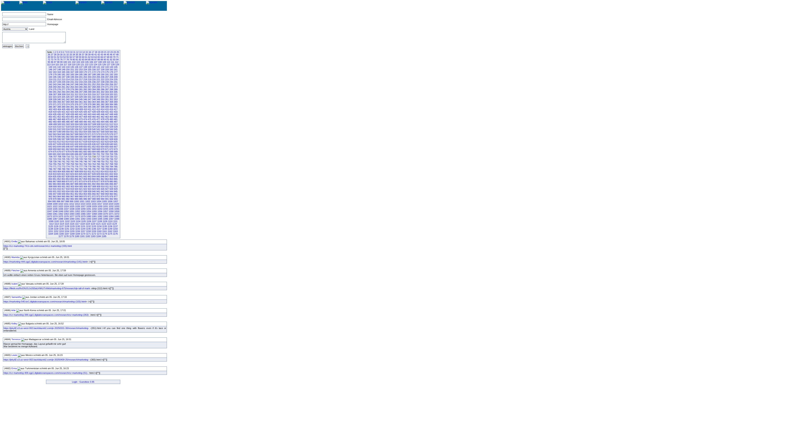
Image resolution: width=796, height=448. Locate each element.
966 (68, 196)
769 (116, 164)
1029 (94, 206)
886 (68, 184)
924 (94, 189)
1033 (116, 206)
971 (89, 196)
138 (85, 67)
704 (111, 154)
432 (111, 112)
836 (59, 176)
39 (89, 54)
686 (102, 151)
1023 (60, 206)
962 (50, 196)
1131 (83, 226)
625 (116, 141)
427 (89, 112)
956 (94, 194)
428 (94, 112)
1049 (60, 211)
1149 (110, 229)
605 (98, 139)
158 (102, 69)
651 (89, 146)
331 (89, 97)
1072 (116, 214)
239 (107, 82)
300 (94, 92)
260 (59, 87)
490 (85, 122)
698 (85, 154)
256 (111, 84)
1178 (66, 236)
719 (107, 156)
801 (116, 169)
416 (111, 109)
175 (107, 72)
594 (50, 139)
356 (59, 102)
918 (68, 189)
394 (85, 107)
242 (50, 84)
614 (68, 141)
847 (107, 176)
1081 (94, 216)
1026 (77, 206)
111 (112, 62)
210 (50, 79)
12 (77, 52)
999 (71, 201)
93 (114, 59)
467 (55, 119)
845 (98, 176)
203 (89, 77)
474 (85, 119)
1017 (99, 204)
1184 (98, 236)
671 (107, 149)
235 (89, 82)
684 (94, 151)
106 (91, 62)
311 (72, 94)
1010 (60, 204)
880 (111, 181)
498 (50, 124)
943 (107, 191)
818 (50, 174)
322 (50, 97)
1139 (56, 229)
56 (70, 57)
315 (89, 94)
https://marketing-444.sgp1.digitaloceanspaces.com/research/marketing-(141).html (45, 262)
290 (50, 92)
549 (63, 131)
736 (111, 159)
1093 (88, 219)
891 (89, 184)
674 (50, 151)
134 (68, 67)
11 (74, 52)
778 (85, 166)
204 (94, 77)
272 (111, 87)
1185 (104, 236)
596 (59, 139)
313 (81, 94)
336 (111, 97)
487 (72, 122)
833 (116, 174)
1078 (77, 216)
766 (102, 164)
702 (102, 154)
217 (81, 79)
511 (107, 124)
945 (116, 191)
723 (55, 159)
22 (108, 52)
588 (94, 136)
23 (111, 52)
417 (116, 109)
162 (50, 72)
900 (59, 186)
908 (94, 186)
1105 (83, 221)
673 (116, 149)
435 (55, 114)
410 (85, 109)
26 (49, 54)
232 (76, 82)
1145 (88, 229)
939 (89, 191)
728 (76, 159)
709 (64, 156)
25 (117, 52)
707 (55, 156)
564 (59, 134)
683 (89, 151)
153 (81, 69)
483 (55, 122)
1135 (104, 226)
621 (98, 141)
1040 (83, 209)
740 (59, 161)
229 (63, 82)
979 (55, 199)
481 (116, 119)
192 (111, 74)
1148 (104, 229)
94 (117, 59)
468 (59, 119)
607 (107, 139)
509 (98, 124)
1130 (77, 226)
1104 (78, 221)
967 (72, 196)
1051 (71, 211)
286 (102, 89)
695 (72, 154)
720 (111, 156)
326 (68, 97)
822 (68, 174)
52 (58, 57)
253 (98, 84)
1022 (55, 206)
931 (55, 191)
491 (89, 122)
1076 (66, 216)
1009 (55, 204)
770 (50, 166)
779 (89, 166)
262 (68, 87)
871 (72, 181)
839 (72, 176)
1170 (83, 234)
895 (107, 184)
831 (107, 174)
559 (107, 131)
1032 (111, 206)
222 (102, 79)
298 (85, 92)
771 (55, 166)
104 (82, 62)
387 (55, 107)
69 (111, 57)
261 (63, 87)
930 (50, 191)
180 (59, 74)
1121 (98, 224)
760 (76, 164)
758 (68, 164)
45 (108, 54)
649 (81, 146)
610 (50, 141)
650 (85, 146)
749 (98, 161)
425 (81, 112)
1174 (104, 234)
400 (111, 107)
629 (63, 144)
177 (116, 72)
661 (63, 149)
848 (111, 176)
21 (105, 52)
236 (94, 82)
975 (107, 196)
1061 (55, 214)
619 (89, 141)
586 (85, 136)
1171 (88, 234)
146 (50, 69)
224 (111, 79)
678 (68, 151)
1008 (49, 204)
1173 (99, 234)
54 (64, 57)
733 (98, 159)
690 (50, 154)
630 (68, 144)
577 (116, 134)
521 (81, 126)
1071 (111, 214)
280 (76, 89)
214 (68, 79)
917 (63, 189)
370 (50, 104)
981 (63, 199)
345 (81, 99)
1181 (82, 236)
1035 (55, 209)
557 (98, 131)
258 (50, 87)
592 (111, 136)
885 (63, 184)
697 (81, 154)
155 (89, 69)
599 (72, 139)
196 (59, 77)
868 (59, 181)
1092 (83, 219)
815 (107, 171)
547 (55, 131)
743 (72, 161)
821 (63, 174)
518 (68, 126)
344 (76, 99)
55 (67, 57)
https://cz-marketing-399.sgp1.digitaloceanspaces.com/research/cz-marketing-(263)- (46, 315)
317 (98, 94)
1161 (104, 231)
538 (85, 129)
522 (85, 126)
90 (105, 59)
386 (50, 107)
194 (50, 77)
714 (85, 156)
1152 (56, 231)
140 (94, 67)
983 (72, 199)
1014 (82, 204)
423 (72, 112)
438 (68, 114)
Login (74, 382)
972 (94, 196)
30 (61, 54)
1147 (99, 229)
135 (72, 67)
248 (76, 84)
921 (81, 189)
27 (52, 54)
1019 (110, 204)
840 (76, 176)
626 (50, 144)
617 (81, 141)
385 (116, 104)
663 (72, 149)
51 (55, 57)
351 (107, 99)
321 (116, 94)
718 (102, 156)
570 (85, 134)
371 (55, 104)
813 (98, 171)
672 (111, 149)
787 (55, 169)
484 (59, 122)
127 (108, 64)
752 (111, 161)
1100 (56, 221)
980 (59, 199)
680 (76, 151)
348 (94, 99)
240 (111, 82)
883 (55, 184)
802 (50, 171)
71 (117, 57)
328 (76, 97)
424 (76, 112)
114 (53, 64)
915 (55, 189)
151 (72, 69)
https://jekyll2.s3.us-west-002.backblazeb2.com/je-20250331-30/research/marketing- (46, 328)
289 (116, 89)
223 (107, 79)
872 (76, 181)
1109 (105, 221)
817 (116, 171)
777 (81, 166)
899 (55, 186)
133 (63, 67)
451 (55, 117)
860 (94, 179)
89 (102, 59)
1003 (93, 201)
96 (52, 62)
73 (52, 59)
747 (89, 161)
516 (59, 126)
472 (76, 119)
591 (107, 136)
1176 (115, 234)
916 (59, 189)
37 (83, 54)
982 (68, 199)
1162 (110, 231)
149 (63, 69)
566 (68, 134)
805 (64, 171)
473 (81, 119)
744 (76, 161)
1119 (87, 224)
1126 (56, 226)
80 (74, 59)
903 (72, 186)
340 (59, 99)
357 (63, 102)
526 (102, 126)
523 (89, 126)
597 (63, 139)
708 (59, 156)
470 (68, 119)
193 (116, 74)
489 (81, 122)
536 (76, 129)
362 (85, 102)
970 (85, 196)
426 (85, 112)
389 (63, 107)
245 (63, 84)
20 (102, 52)
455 (72, 117)
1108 (99, 221)
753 (116, 161)
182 (68, 74)
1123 (109, 224)
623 (107, 141)
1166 (61, 234)
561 (116, 131)
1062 (60, 214)
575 (107, 134)
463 (107, 117)
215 (72, 79)
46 (111, 54)
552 (76, 131)
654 (102, 146)
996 (58, 201)
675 (55, 151)
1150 (115, 229)
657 (116, 146)
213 (63, 79)
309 (64, 94)
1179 (71, 236)
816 (111, 171)
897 (116, 184)
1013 (77, 204)
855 (72, 179)
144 (111, 67)
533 (63, 129)
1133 (93, 226)
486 (68, 122)
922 (85, 189)
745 (81, 161)
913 (116, 186)
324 (59, 97)
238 (102, 82)
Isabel (14, 283)
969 (81, 196)
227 (55, 82)
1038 (71, 209)
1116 (72, 224)
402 (50, 109)
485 (63, 122)
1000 (76, 201)
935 (72, 191)
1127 (61, 226)
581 (63, 136)
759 (72, 164)
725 (63, 159)
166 (68, 72)
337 (116, 97)
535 (72, 129)
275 (55, 89)
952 (76, 194)
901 (64, 186)
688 (111, 151)
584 (76, 136)
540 (94, 129)
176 (111, 72)
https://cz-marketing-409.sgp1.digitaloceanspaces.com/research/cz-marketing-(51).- (46, 373)
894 (102, 184)
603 (89, 139)
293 (63, 92)
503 (72, 124)
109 (104, 62)
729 (81, 159)
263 (72, 87)
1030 (99, 206)
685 (98, 151)
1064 (71, 214)
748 (94, 161)
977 (116, 196)
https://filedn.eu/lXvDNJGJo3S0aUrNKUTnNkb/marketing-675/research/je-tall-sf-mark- (47, 288)
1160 (99, 231)
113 (49, 64)
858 (85, 179)
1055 (94, 211)
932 (59, 191)
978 (50, 199)
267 (89, 87)
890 (85, 184)
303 (107, 92)
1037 (66, 209)
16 (90, 52)
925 (98, 189)
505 (81, 124)
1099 (51, 221)
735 (107, 159)
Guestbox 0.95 (86, 382)
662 (68, 149)
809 (81, 171)
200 (76, 77)
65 (98, 57)
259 (55, 87)
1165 (56, 234)
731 (89, 159)
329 (81, 97)
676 (59, 151)
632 (76, 144)
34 (74, 54)
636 (94, 144)
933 (63, 191)
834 (50, 176)
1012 (71, 204)
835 (55, 176)
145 (116, 67)
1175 (110, 234)
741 (63, 161)
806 (68, 171)
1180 (77, 236)
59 (80, 57)
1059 (116, 211)
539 (89, 129)
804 (59, 171)
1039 (77, 209)
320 (111, 94)
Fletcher (15, 270)
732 (94, 159)
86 (92, 59)
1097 (111, 219)
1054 (88, 211)
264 (76, 87)
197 (63, 77)
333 (98, 97)
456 (76, 117)
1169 (77, 234)
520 (76, 126)
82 (80, 59)
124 (95, 64)
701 (98, 154)
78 (67, 59)
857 (81, 179)
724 (59, 159)
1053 (83, 211)
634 (85, 144)
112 (116, 62)
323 (55, 97)
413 (98, 109)
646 (68, 146)
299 (89, 92)
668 (94, 149)
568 (76, 134)
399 (107, 107)
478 (102, 119)
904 (77, 186)
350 (102, 99)
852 (59, 179)
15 (86, 52)
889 (81, 184)
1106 (88, 221)
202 (85, 77)
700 (94, 154)
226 (50, 82)
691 (55, 154)
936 (76, 191)
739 (55, 161)
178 (50, 74)
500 (59, 124)
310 (68, 94)
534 (68, 129)
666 (85, 149)
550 (68, 131)
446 (102, 114)
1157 (83, 231)
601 (81, 139)
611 (55, 141)
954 (85, 194)
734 (102, 159)
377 (81, 104)
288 (111, 89)
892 (94, 184)
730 (85, 159)
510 (103, 124)
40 (92, 54)
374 (68, 104)
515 (55, 126)
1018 (105, 204)
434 (50, 114)
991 (107, 199)
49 (49, 57)
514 (50, 126)
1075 (60, 216)
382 (102, 104)
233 (81, 82)
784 (111, 166)
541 (98, 129)
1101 (61, 221)
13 (80, 52)
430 (102, 112)
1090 (71, 219)
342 (68, 99)
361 (81, 102)
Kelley (14, 323)
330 (85, 97)
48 (117, 54)
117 (65, 64)
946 (50, 194)
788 (59, 169)
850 (50, 179)
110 (108, 62)
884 (59, 184)
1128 (66, 226)
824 (76, 174)
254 (102, 84)
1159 (93, 231)
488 (76, 122)
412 (94, 109)
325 (63, 97)
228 (59, 82)
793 (81, 169)
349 (98, 99)
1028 (88, 206)
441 (81, 114)
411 (89, 109)
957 (98, 194)
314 (85, 94)
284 (94, 89)
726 (68, 159)
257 (116, 84)
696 (76, 154)
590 (102, 136)
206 (102, 77)
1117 (77, 224)
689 (116, 151)
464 (111, 117)
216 (76, 79)
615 (72, 141)
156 (94, 69)
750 (102, 161)
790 (68, 169)
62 (89, 57)
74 (55, 59)
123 (91, 64)
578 (50, 136)
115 (57, 64)
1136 (110, 226)
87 (95, 59)
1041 (88, 209)
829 (98, 174)
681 (81, 151)
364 (94, 102)
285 (98, 89)
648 (76, 146)
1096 (105, 219)
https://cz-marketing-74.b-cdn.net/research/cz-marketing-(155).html (38, 246)
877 (98, 181)
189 (98, 74)
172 (94, 72)
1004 (98, 201)
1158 (88, 231)
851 (55, 179)
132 (59, 67)
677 (63, 151)
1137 (115, 226)
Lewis (14, 355)
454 (68, 117)
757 (63, 164)
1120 (93, 224)
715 (89, 156)
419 (55, 112)
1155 (72, 231)
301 (98, 92)
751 (107, 161)
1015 (88, 204)
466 (50, 119)
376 (76, 104)
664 (76, 149)
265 (81, 87)
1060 (49, 214)
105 (87, 62)
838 (68, 176)
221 (98, 79)
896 (111, 184)
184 (76, 74)
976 (111, 196)
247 (72, 84)
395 (89, 107)
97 (55, 62)
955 (89, 194)
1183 (93, 236)
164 (59, 72)
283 (89, 89)
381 (98, 104)
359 (72, 102)
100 (65, 62)
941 (98, 191)
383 (107, 104)
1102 (67, 221)
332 (94, 97)
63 (92, 57)
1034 (49, 209)
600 (76, 139)
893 (98, 184)
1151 (50, 231)
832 (111, 174)
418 (50, 112)
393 (81, 107)
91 (108, 59)
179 (55, 74)
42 (98, 54)
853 (63, 179)
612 (59, 141)
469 (63, 119)
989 (98, 199)
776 (76, 166)
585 (81, 136)
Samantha (16, 297)
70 (114, 57)
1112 (51, 224)
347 (89, 99)
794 (85, 169)
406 (68, 109)
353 (116, 99)
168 (76, 72)
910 (103, 186)
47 (114, 54)
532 (59, 129)
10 (71, 52)
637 (98, 144)
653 (98, 146)
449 (116, 114)
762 (85, 164)
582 (68, 136)
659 (55, 149)
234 (85, 82)
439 (72, 114)
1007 (115, 201)
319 (107, 94)
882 (50, 184)
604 (94, 139)
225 (116, 79)
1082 (99, 216)
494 (102, 122)
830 (102, 174)
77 (64, 59)
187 (89, 74)
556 (94, 131)
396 (94, 107)
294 (68, 92)
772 (59, 166)
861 (98, 179)
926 (102, 189)
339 (55, 99)
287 (107, 89)
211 (55, 79)
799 (107, 169)
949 (63, 194)
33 (70, 54)
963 (55, 196)
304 (111, 92)
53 (61, 57)
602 (85, 139)
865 (116, 179)
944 (111, 191)
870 (68, 181)
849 (116, 176)
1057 (105, 211)
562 (50, 134)
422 (68, 112)
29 (58, 54)
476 (94, 119)
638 (102, 144)
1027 (83, 206)
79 (70, 59)
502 (68, 124)
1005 (104, 201)
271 (107, 87)
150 (68, 69)
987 (89, 199)
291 (55, 92)
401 (116, 107)
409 (81, 109)
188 (94, 74)
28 (55, 54)
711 (72, 156)
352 (111, 99)
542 (102, 129)
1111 (115, 221)
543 (107, 129)
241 (116, 82)
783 (107, 166)
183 (72, 74)
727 (72, 159)
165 (63, 72)
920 (76, 189)
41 (95, 54)
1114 (61, 224)
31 (64, 54)
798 (102, 169)
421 (63, 112)
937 (81, 191)
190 (102, 74)
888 (76, 184)
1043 (99, 209)
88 (98, 59)
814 (102, 171)
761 (81, 164)
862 (102, 179)
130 (50, 67)
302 (102, 92)
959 (107, 194)
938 (85, 191)
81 (77, 59)
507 (90, 124)
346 (85, 99)
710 (68, 156)
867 (55, 181)
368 (111, 102)
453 (63, 117)
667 (89, 149)
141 (98, 67)
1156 (77, 231)
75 (58, 59)
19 (99, 52)
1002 (87, 201)
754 (50, 164)
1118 (82, 224)
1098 (116, 219)
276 (59, 89)
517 (63, 126)
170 (85, 72)
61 (86, 57)
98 (58, 62)
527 (107, 126)
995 (54, 201)
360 (76, 102)
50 (52, 57)
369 (116, 102)
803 (55, 171)
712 (76, 156)
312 (76, 94)
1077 (71, 216)
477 (98, 119)
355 (55, 102)
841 (81, 176)
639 (107, 144)
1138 (50, 229)
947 (55, 194)
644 (59, 146)
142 (102, 67)
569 (81, 134)
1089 (66, 219)
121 (82, 64)
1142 (72, 229)
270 (102, 87)
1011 (66, 204)
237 (98, 82)
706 (50, 156)
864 (111, 179)
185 (81, 74)
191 (107, 74)
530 (50, 129)
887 (72, 184)
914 (50, 189)
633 (81, 144)
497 (116, 122)
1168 (72, 234)
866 (50, 181)
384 (111, 104)
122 (87, 64)
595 (55, 139)
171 (89, 72)
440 (76, 114)
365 (98, 102)
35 (77, 54)
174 (102, 72)
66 (102, 57)
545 (116, 129)
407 (72, 109)
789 (63, 169)
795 (89, 169)
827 (89, 174)
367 (107, 102)
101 (69, 62)
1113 (56, 224)
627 (55, 144)
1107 (94, 221)
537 (81, 129)
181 (63, 74)
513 (116, 124)
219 (89, 79)
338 (50, 99)
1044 (105, 209)
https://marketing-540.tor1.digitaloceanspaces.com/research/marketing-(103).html (45, 301)
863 (107, 179)
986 (85, 199)
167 (72, 72)
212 (59, 79)
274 (50, 89)
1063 (66, 214)
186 (85, 74)
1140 (61, 229)
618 (85, 141)
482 (50, 122)
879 (107, 181)
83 (83, 59)
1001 (82, 201)
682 (85, 151)
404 (59, 109)
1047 (49, 211)
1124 (114, 224)
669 (98, 149)
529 (116, 126)
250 (85, 84)
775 (72, 166)
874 (85, 181)
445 (98, 114)
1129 (72, 226)
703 (107, 154)
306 (50, 94)
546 (50, 131)
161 (116, 69)
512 (111, 124)
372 (59, 104)
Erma (14, 368)
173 (98, 72)
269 (98, 87)
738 (50, 161)
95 (49, 62)
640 (111, 144)
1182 (87, 236)
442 (85, 114)
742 (68, 161)
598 (68, 139)
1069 (99, 214)
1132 (88, 226)
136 (76, 67)
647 (72, 146)
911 (107, 186)
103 (78, 62)
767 (107, 164)
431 (107, 112)
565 (63, 134)
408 (77, 109)
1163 (115, 231)
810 (85, 171)
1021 (49, 206)
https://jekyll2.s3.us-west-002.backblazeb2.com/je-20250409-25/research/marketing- (46, 359)
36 (80, 54)
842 (85, 176)
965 (63, 196)
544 (111, 129)
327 (72, 97)
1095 (99, 219)
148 (59, 69)
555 (89, 131)
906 (85, 186)
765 (98, 164)
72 (49, 59)
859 (89, 179)
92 (111, 59)
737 (116, 159)
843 (89, 176)
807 (72, 171)
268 (94, 87)
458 (85, 117)
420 (59, 112)
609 (116, 139)
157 (98, 69)
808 (77, 171)
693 (63, 154)
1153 (61, 231)
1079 (83, 216)
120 (78, 64)
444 (94, 114)
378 (85, 104)
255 (107, 84)
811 (89, 171)
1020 (116, 204)
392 (76, 107)
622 (102, 141)
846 (102, 176)
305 (116, 92)
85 (89, 59)
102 (74, 62)
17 (93, 52)
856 (76, 179)
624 (111, 141)
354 (50, 102)
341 (63, 99)
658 (50, 149)
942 (102, 191)
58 (77, 57)
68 (108, 57)
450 (50, 117)
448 (111, 114)
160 (111, 69)
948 (59, 194)
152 (76, 69)
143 (107, 67)
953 (81, 194)
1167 (66, 234)
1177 (60, 236)
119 (73, 64)
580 (59, 136)
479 (107, 119)
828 (94, 174)
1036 (60, 209)
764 (94, 164)
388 (59, 107)
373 (63, 104)
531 (55, 129)
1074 (55, 216)
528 (111, 126)
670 (102, 149)
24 (114, 52)
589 (98, 136)
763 (89, 164)
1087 (55, 219)
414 (102, 109)
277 (63, 89)
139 (89, 67)
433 (116, 112)
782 (102, 166)
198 (68, 77)
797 (98, 169)
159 (107, 69)
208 (111, 77)
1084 (111, 216)
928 (111, 189)
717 (98, 156)
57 (74, 57)
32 (67, 54)
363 (89, 102)
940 (94, 191)
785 (116, 166)
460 (94, 117)
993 (116, 199)
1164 (50, 234)
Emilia (14, 241)
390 (68, 107)
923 (89, 189)
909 (98, 186)
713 (81, 156)
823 (72, 174)
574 (102, 134)
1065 (77, 214)
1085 (116, 216)
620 (94, 141)
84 (86, 59)
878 (102, 181)
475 (89, 119)
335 (107, 97)
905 (81, 186)
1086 (49, 219)
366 (102, 102)
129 (117, 64)
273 (116, 87)
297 (81, 92)
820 (59, 174)
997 (63, 201)
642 (50, 146)
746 (85, 161)
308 (59, 94)
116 (61, 64)
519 (72, 126)
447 (107, 114)
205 (98, 77)
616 (76, 141)
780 (94, 166)
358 (68, 102)
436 (59, 114)
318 (102, 94)
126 (104, 64)
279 (72, 89)
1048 (55, 211)
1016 (94, 204)
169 (81, 72)
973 (98, 196)
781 (98, 166)
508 (94, 124)
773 (63, 166)
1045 (111, 209)
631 (72, 144)
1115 (67, 224)
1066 (83, 214)
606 (102, 139)
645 (63, 146)
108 (100, 62)
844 (94, 176)
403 (55, 109)
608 (111, 139)
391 (72, 107)
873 (81, 181)
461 (98, 117)
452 (59, 117)
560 (111, 131)
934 (68, 191)
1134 (99, 226)
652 (94, 146)
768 (111, 164)
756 (59, 164)
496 (111, 122)
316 (94, 94)
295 (72, 92)
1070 (105, 214)
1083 (105, 216)
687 (107, 151)
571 (89, 134)
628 (59, 144)
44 (105, 54)
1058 (111, 211)
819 (55, 174)
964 (59, 196)
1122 (103, 224)
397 (98, 107)
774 (68, 166)
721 (116, 156)
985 (81, 199)
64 (95, 57)
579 (55, 136)
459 (89, 117)
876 (94, 181)
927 (107, 189)
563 (55, 134)
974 (102, 196)
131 (55, 67)
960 (111, 194)
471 (72, 119)
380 (94, 104)
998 (67, 201)
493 (98, 122)
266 (85, 87)
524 (94, 126)
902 (68, 186)
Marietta (15, 257)
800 (111, 169)
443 (89, 114)
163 (55, 72)
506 (85, 124)
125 (100, 64)
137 (81, 67)
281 (81, 89)
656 (111, 146)
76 (61, 59)
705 (116, 154)
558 (102, 131)
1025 (71, 206)
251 (89, 84)
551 (72, 131)
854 (68, 179)
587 (89, 136)
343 (72, 99)
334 (102, 97)
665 (81, 149)
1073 (49, 216)
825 (81, 174)
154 (85, 69)
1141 (66, 229)
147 (55, 69)
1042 (94, 209)
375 (72, 104)
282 (85, 89)
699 (89, 154)
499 (55, 124)
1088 (60, 219)
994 (50, 201)
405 (64, 109)
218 (85, 79)
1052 (77, 211)
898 (50, 186)
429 (98, 112)
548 (59, 131)
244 (59, 84)
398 (102, 107)
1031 (105, 206)
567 (72, 134)
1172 (93, 234)
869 (63, 181)
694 (68, 154)
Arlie (13, 310)
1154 (66, 231)
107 (95, 62)
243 (55, 84)
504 (77, 124)
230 (68, 82)
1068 (94, 214)
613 (63, 141)
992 (111, 199)
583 (72, 136)
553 (81, 131)
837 (63, 176)
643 (55, 146)
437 (63, 114)
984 (76, 199)
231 (72, 82)
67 (105, 57)
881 (116, 181)
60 (83, 57)
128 (113, 64)
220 (94, 79)
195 (55, 77)
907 (90, 186)
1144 (83, 229)
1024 (66, 206)
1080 (88, 216)
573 (98, 134)
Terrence (16, 339)
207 (107, 77)
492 (94, 122)
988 (94, 199)
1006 (110, 201)
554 (85, 131)
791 (72, 169)
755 (55, 164)
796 (94, 169)
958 (102, 194)
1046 (116, 209)
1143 (77, 229)
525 (98, 126)
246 (68, 84)
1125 (50, 226)
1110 (110, 221)
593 (116, 136)
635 (89, 144)
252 (94, 84)
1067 (88, 214)
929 (116, 189)
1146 (93, 229)
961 (116, 194)
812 (94, 171)
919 (72, 189)
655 (107, 146)
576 (111, 134)
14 (83, 52)
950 (68, 194)
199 (72, 77)
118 (69, 64)
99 (61, 62)
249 (81, 84)
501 (64, 124)
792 (76, 169)
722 (50, 159)
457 (81, 117)
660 (59, 149)
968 (76, 196)
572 (94, 134)
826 (85, 174)
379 (89, 104)
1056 (99, 211)
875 (89, 181)
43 (102, 54)
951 (72, 194)
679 (72, 151)
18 (96, 52)
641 (116, 144)
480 (111, 119)
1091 (77, 219)
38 (86, 54)
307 (55, 94)
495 (107, 122)
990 (102, 199)
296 (76, 92)
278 (68, 89)
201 (81, 77)
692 (59, 154)
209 (116, 77)
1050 (66, 211)
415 (107, 109)
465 (116, 117)
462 (102, 117)
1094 (94, 219)
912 (111, 186)
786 (50, 169)
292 (59, 92)
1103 (72, 221)
